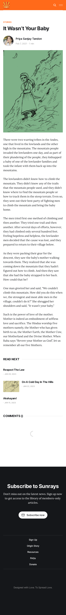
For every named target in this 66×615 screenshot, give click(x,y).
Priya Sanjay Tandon (29, 38)
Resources (32, 552)
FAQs (33, 558)
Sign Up (33, 539)
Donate (33, 564)
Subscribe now (36, 515)
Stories (7, 22)
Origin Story (33, 545)
